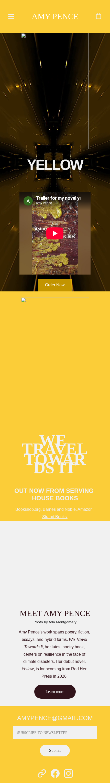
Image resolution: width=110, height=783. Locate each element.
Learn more (55, 691)
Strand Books (54, 517)
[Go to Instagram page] (68, 773)
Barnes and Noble (59, 509)
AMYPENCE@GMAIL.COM (55, 717)
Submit (55, 750)
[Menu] (11, 16)
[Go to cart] (98, 17)
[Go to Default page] (41, 773)
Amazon (85, 509)
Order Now (55, 285)
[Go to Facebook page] (55, 773)
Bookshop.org (28, 509)
